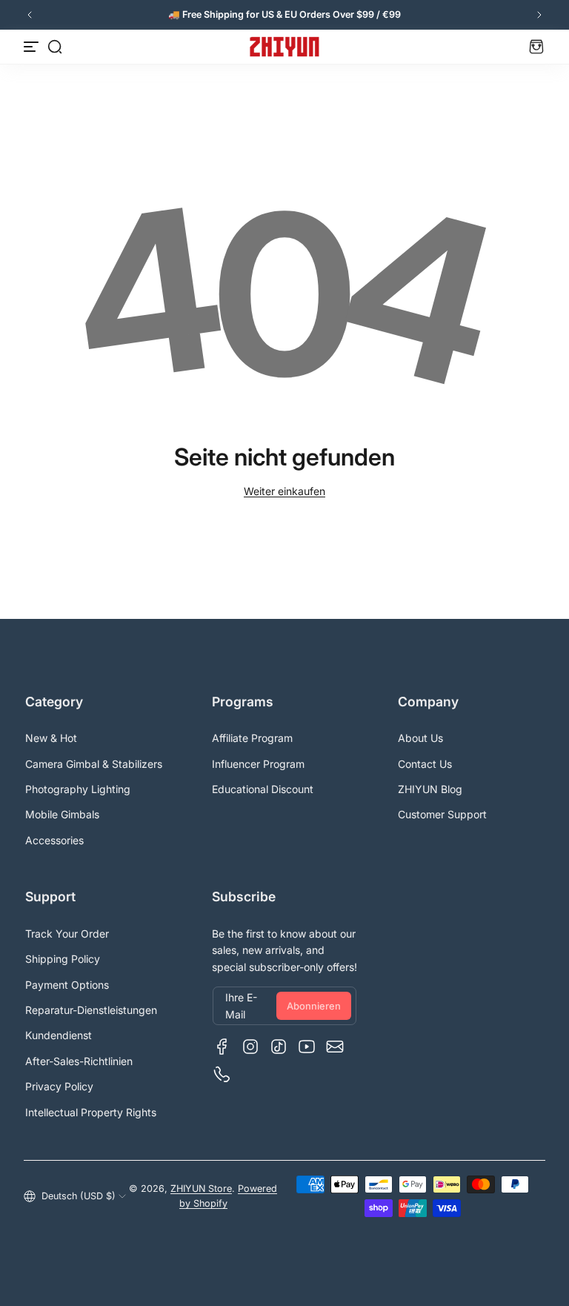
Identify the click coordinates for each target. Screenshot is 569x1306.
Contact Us (425, 764)
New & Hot (51, 738)
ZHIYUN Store (201, 1188)
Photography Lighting (77, 789)
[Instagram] (250, 1046)
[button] (54, 46)
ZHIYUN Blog (430, 789)
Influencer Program (258, 764)
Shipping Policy (62, 958)
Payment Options (67, 984)
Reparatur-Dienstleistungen (91, 1010)
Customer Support (442, 814)
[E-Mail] (335, 1046)
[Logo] (284, 47)
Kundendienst (58, 1035)
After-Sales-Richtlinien (79, 1061)
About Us (420, 738)
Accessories (54, 840)
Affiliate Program (252, 738)
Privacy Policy (59, 1086)
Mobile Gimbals (62, 814)
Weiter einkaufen (284, 491)
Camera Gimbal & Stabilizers (93, 764)
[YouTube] (307, 1046)
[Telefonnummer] (222, 1075)
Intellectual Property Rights (90, 1112)
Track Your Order (67, 933)
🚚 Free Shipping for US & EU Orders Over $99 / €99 (284, 14)
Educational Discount (262, 789)
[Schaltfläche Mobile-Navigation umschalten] (32, 46)
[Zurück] (30, 15)
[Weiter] (539, 15)
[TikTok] (278, 1046)
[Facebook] (222, 1046)
